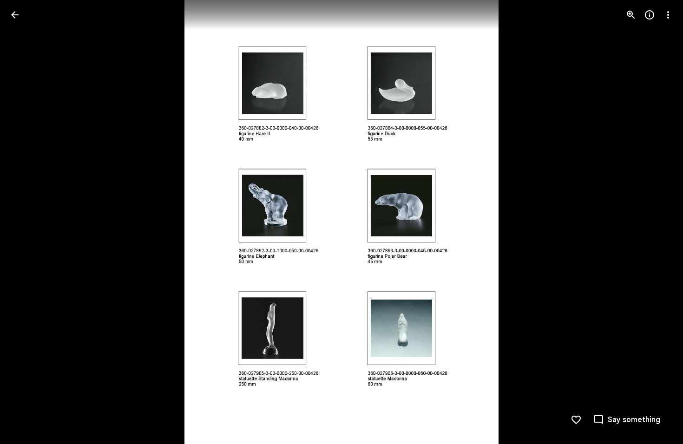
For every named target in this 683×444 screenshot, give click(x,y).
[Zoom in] (631, 15)
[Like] (576, 419)
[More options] (668, 15)
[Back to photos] (15, 15)
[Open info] (649, 15)
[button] (26, 222)
